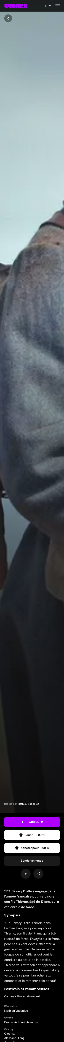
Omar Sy (9, 1034)
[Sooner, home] (15, 6)
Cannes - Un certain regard (22, 996)
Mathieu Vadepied (28, 803)
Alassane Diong (14, 1038)
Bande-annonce (32, 860)
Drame (8, 1022)
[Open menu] (57, 6)
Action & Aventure (26, 1022)
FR (46, 5)
